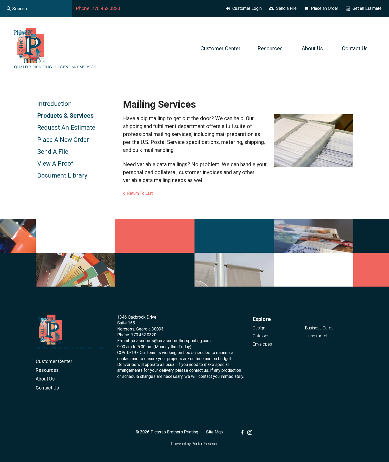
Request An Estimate (66, 127)
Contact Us (355, 48)
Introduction (54, 103)
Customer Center (221, 48)
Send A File (52, 151)
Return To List (140, 193)
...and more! (316, 335)
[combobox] (36, 8)
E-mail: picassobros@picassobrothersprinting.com (164, 340)
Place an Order (324, 8)
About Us (312, 48)
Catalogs (261, 335)
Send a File (286, 8)
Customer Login (247, 8)
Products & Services (65, 115)
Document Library (62, 175)
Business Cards (319, 327)
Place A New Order (63, 139)
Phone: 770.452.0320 (98, 8)
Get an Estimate (367, 8)
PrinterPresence (205, 444)
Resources (270, 48)
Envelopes (262, 344)
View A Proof (55, 163)
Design (259, 327)
